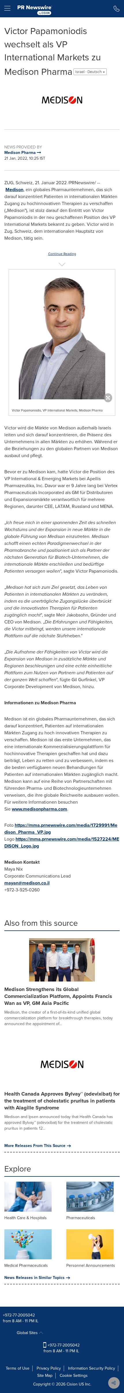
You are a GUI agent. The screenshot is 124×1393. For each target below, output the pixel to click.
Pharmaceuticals (80, 1218)
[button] (62, 100)
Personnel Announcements (90, 1265)
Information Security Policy (91, 1368)
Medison (14, 189)
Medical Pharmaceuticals (26, 1265)
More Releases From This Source (34, 1146)
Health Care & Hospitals (25, 1218)
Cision (72, 1384)
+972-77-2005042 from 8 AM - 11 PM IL (62, 1348)
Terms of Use (17, 1368)
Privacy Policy (49, 1368)
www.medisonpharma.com (39, 809)
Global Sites (28, 1333)
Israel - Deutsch (89, 72)
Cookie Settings (74, 1375)
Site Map (44, 1375)
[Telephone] (116, 8)
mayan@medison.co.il (27, 883)
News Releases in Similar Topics (34, 1278)
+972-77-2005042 (19, 1315)
